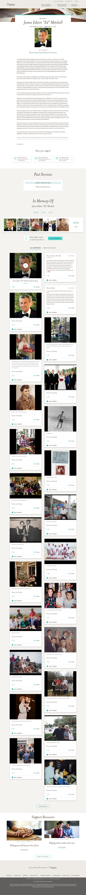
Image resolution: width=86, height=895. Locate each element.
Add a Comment (53, 280)
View (76, 226)
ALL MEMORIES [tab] (35, 248)
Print (76, 1)
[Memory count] (35, 212)
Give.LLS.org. (49, 139)
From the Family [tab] (49, 248)
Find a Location (58, 1)
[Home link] (11, 4)
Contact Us (69, 1)
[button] (47, 5)
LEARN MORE (24, 849)
